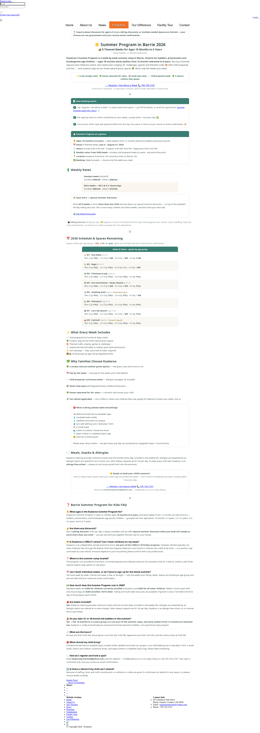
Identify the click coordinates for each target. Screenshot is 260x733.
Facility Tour (165, 25)
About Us (86, 25)
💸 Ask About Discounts (84, 213)
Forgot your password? (10, 15)
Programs (119, 25)
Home (69, 25)
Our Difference (141, 25)
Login (255, 17)
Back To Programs (76, 683)
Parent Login (6, 1)
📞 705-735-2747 (146, 85)
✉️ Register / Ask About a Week (121, 85)
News (102, 25)
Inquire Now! (72, 680)
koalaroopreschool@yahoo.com (173, 704)
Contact (184, 25)
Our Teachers (72, 704)
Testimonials (71, 712)
